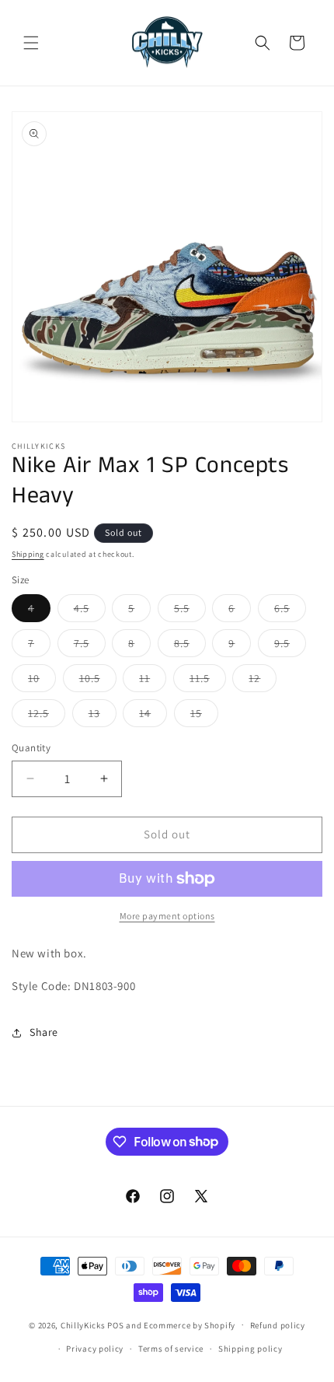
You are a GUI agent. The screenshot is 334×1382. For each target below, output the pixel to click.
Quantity (31, 747)
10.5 (98, 681)
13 (103, 716)
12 (263, 681)
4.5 (90, 611)
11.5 (208, 681)
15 (204, 716)
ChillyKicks (83, 1324)
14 (153, 716)
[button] (31, 43)
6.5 (290, 611)
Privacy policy (95, 1348)
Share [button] (44, 1032)
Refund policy (277, 1325)
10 (42, 681)
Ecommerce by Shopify (189, 1324)
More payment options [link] (167, 916)
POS (115, 1324)
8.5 (190, 646)
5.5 (190, 611)
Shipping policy (250, 1348)
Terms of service (171, 1348)
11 (152, 681)
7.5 (90, 646)
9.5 (290, 646)
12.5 (46, 716)
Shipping (28, 554)
